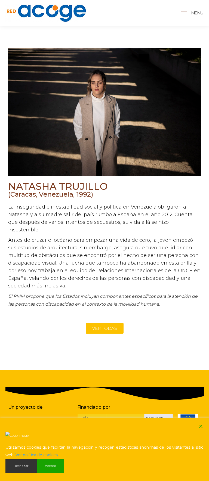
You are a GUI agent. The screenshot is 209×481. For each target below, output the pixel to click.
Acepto (50, 466)
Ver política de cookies (37, 454)
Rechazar (21, 466)
